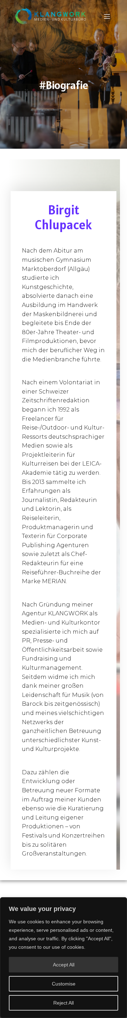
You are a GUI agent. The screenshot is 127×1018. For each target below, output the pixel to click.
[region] (63, 957)
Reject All (63, 1003)
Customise (63, 984)
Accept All (63, 964)
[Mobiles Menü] (107, 16)
